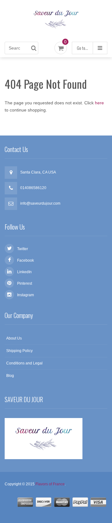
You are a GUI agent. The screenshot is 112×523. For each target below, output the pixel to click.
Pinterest (24, 283)
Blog (10, 375)
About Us (14, 338)
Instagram (25, 295)
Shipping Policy (19, 351)
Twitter (22, 249)
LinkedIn (24, 272)
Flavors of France (50, 484)
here (99, 102)
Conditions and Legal (24, 363)
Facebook (25, 260)
